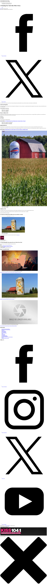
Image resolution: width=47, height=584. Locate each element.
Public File (3, 330)
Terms (2, 333)
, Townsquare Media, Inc (7, 525)
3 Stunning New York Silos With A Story (7, 245)
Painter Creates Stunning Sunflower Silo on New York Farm (7, 299)
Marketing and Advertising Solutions (6, 329)
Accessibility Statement (4, 335)
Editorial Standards (4, 331)
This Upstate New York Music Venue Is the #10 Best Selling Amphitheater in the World (10, 272)
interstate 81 (8, 246)
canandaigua (4, 246)
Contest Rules (3, 334)
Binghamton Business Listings (5, 338)
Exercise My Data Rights (5, 336)
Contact (3, 337)
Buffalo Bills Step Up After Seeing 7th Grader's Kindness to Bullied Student (14, 129)
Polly (1, 8)
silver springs (11, 246)
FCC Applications (4, 332)
